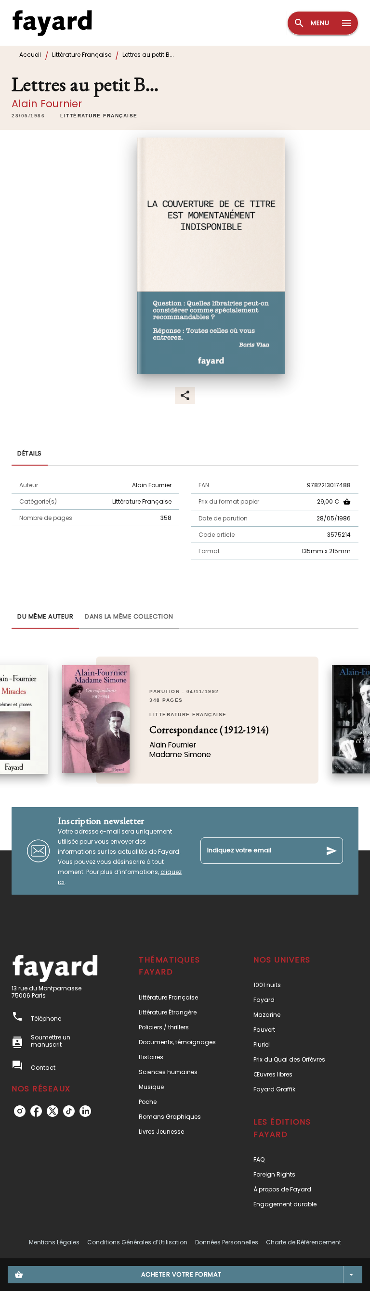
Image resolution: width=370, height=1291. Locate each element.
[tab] (30, 454)
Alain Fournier (47, 104)
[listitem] (20, 1111)
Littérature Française (81, 55)
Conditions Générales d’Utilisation (137, 1242)
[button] (99, 116)
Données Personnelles (226, 1242)
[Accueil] (52, 23)
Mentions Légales (54, 1242)
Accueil (30, 55)
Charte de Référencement (303, 1242)
